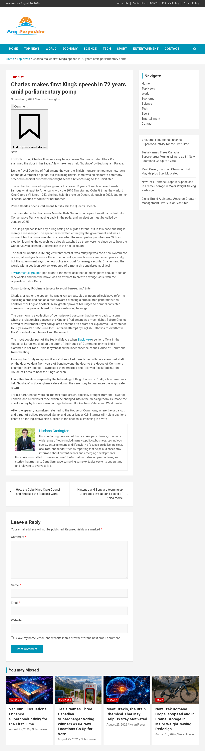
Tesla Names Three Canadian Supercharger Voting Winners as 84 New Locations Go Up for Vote (168, 157)
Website (16, 620)
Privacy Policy (191, 3)
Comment (18, 537)
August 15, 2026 (165, 734)
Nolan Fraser (40, 729)
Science (90, 48)
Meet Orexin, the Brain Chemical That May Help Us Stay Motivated (127, 714)
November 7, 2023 (22, 99)
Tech (107, 48)
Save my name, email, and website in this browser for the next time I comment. (68, 638)
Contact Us (139, 3)
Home (13, 48)
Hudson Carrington (48, 99)
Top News (32, 48)
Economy (70, 48)
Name (16, 585)
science (15, 699)
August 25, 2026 (19, 729)
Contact (172, 48)
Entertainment (146, 48)
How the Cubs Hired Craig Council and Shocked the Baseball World (38, 492)
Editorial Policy (170, 3)
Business (65, 699)
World (51, 48)
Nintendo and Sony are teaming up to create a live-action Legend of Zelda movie (100, 494)
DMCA (154, 3)
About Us (122, 3)
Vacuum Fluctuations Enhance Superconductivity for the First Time (28, 716)
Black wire (84, 339)
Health (112, 699)
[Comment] (12, 106)
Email (15, 603)
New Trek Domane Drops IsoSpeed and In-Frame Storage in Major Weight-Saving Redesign (169, 186)
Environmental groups (25, 273)
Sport (122, 48)
